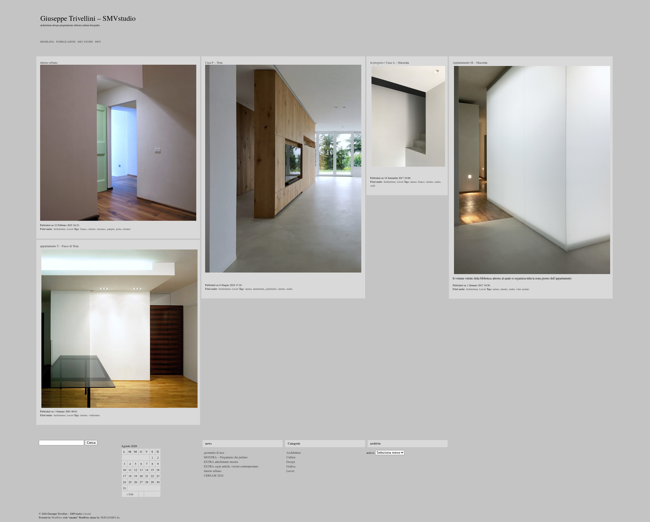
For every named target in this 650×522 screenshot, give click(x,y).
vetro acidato (522, 289)
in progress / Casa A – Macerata (389, 62)
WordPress (57, 517)
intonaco (101, 229)
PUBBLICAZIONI (65, 41)
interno (91, 229)
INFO (98, 41)
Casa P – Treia (213, 62)
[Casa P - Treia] (283, 169)
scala (372, 185)
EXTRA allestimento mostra (221, 462)
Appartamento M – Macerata (470, 62)
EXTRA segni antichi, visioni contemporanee (231, 466)
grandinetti (271, 289)
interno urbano (49, 62)
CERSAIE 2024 (213, 475)
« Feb (129, 494)
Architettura (59, 229)
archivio (370, 452)
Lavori (70, 229)
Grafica (290, 466)
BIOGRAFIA (47, 41)
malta (289, 289)
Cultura (290, 457)
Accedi (87, 513)
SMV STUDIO (85, 41)
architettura (258, 289)
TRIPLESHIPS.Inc (110, 517)
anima (248, 289)
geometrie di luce (214, 452)
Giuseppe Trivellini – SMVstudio (88, 18)
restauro (127, 229)
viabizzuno (94, 415)
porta (118, 229)
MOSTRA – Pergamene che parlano (226, 457)
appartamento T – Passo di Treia (59, 246)
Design (290, 462)
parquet (111, 229)
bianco (83, 229)
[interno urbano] (118, 220)
